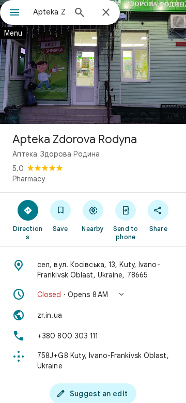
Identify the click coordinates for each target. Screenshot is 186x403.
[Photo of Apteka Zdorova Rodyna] (93, 62)
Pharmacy (28, 178)
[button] (93, 294)
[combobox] (49, 12)
